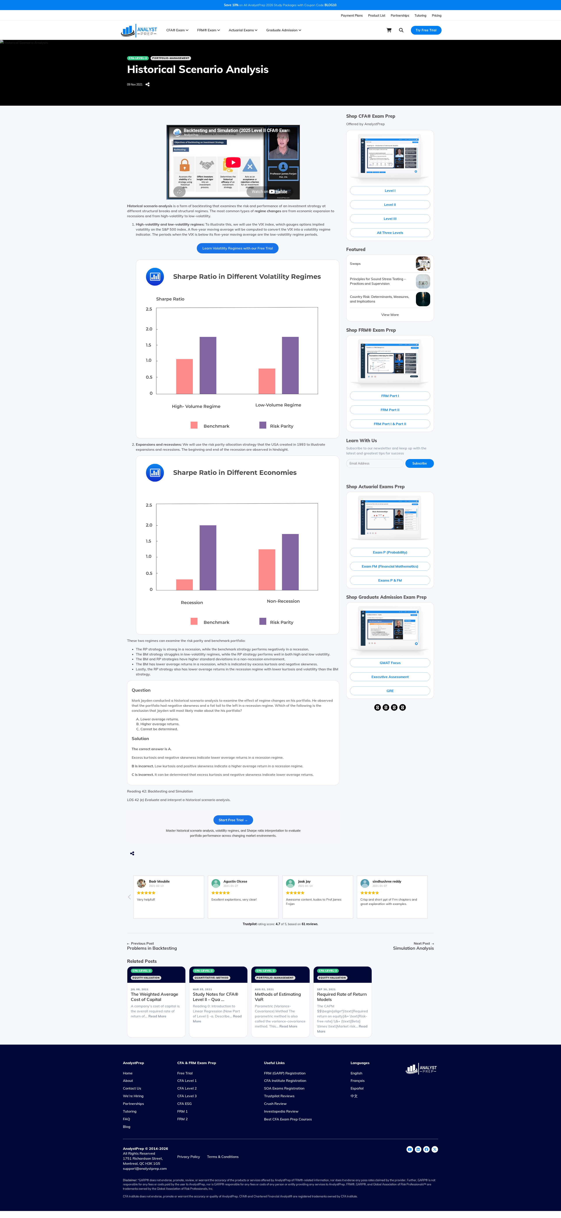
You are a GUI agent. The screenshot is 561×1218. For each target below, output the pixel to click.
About (128, 1080)
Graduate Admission (282, 30)
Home (128, 1073)
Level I (390, 190)
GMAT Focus (390, 663)
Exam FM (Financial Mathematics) (390, 566)
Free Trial (185, 1073)
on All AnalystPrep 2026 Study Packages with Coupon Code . (280, 5)
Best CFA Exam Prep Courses (288, 1119)
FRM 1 (182, 1111)
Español (357, 1088)
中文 (354, 1096)
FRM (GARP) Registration (284, 1073)
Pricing (437, 16)
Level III (390, 218)
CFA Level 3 (187, 1096)
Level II (390, 204)
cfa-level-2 (138, 58)
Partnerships (400, 16)
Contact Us (132, 1088)
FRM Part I (390, 396)
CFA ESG (184, 1103)
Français (358, 1080)
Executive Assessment (390, 677)
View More (390, 314)
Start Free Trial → (233, 820)
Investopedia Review (281, 1111)
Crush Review (275, 1103)
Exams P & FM (390, 580)
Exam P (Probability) (390, 552)
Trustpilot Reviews (279, 1096)
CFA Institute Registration (285, 1080)
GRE (390, 691)
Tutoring (420, 16)
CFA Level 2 (187, 1088)
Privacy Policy (188, 1156)
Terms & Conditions (223, 1156)
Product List (376, 16)
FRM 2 (182, 1119)
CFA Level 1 (187, 1080)
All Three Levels (390, 232)
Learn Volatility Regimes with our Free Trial (237, 248)
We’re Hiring (133, 1096)
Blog (126, 1126)
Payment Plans (352, 16)
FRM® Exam (207, 30)
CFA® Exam (176, 30)
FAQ (126, 1119)
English (356, 1073)
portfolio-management (170, 58)
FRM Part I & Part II (390, 424)
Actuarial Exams (242, 30)
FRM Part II (390, 410)
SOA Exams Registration (284, 1088)
